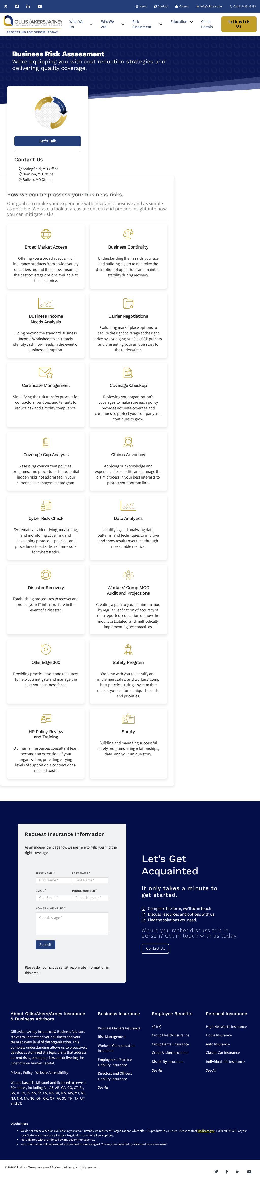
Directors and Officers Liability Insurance (115, 1076)
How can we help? (50, 908)
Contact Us (155, 948)
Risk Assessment (141, 24)
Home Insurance (219, 1035)
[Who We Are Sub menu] (123, 24)
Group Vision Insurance (170, 1052)
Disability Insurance (167, 1061)
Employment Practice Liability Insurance (115, 1062)
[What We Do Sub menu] (91, 24)
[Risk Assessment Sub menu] (161, 24)
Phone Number (83, 891)
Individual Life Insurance (225, 1061)
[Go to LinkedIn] (28, 6)
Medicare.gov (206, 1131)
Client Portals (207, 24)
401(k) (156, 1026)
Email (40, 891)
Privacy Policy (22, 1072)
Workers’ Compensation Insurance (116, 1048)
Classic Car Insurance (223, 1052)
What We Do (76, 24)
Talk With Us (239, 24)
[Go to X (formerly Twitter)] (5, 6)
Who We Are (107, 24)
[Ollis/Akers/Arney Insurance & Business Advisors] (33, 24)
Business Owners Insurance (119, 1028)
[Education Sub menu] (191, 22)
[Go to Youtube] (40, 6)
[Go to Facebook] (17, 6)
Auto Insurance (218, 1044)
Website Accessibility (51, 1072)
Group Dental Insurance (170, 1044)
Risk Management (112, 1036)
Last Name (80, 873)
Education (179, 21)
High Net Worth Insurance (226, 1026)
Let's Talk (47, 141)
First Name (44, 873)
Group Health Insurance (170, 1035)
